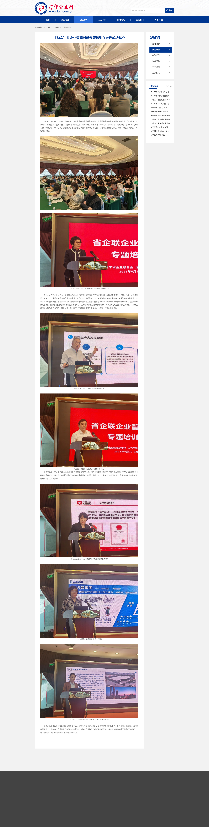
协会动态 (67, 27)
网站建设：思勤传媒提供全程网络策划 (161, 829)
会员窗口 (140, 20)
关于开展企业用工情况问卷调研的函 (164, 115)
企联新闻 (84, 20)
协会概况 (65, 20)
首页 (48, 20)
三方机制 (102, 20)
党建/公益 (159, 20)
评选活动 (121, 20)
